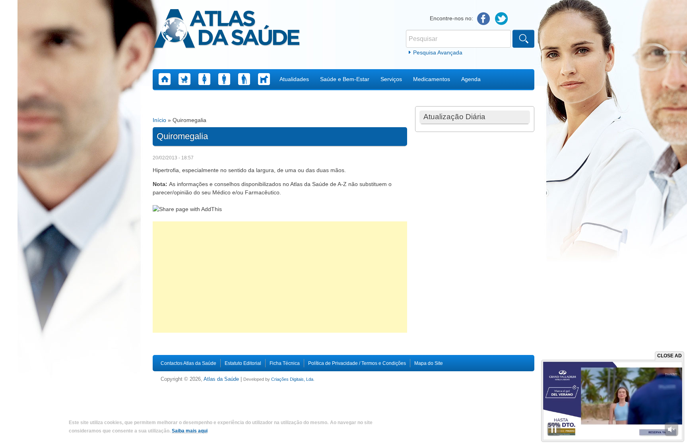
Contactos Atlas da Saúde (188, 363)
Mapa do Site (428, 363)
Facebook (484, 19)
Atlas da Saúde (221, 379)
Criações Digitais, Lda (292, 379)
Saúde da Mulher (204, 79)
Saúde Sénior (244, 79)
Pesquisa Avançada (437, 52)
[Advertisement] (280, 277)
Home (165, 79)
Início (159, 120)
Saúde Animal (264, 79)
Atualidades (294, 79)
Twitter (501, 19)
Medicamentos (431, 79)
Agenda (471, 79)
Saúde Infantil (184, 79)
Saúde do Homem (224, 79)
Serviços (391, 79)
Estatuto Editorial (243, 363)
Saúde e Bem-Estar (344, 79)
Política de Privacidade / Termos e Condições (357, 363)
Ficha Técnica (285, 363)
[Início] (227, 30)
